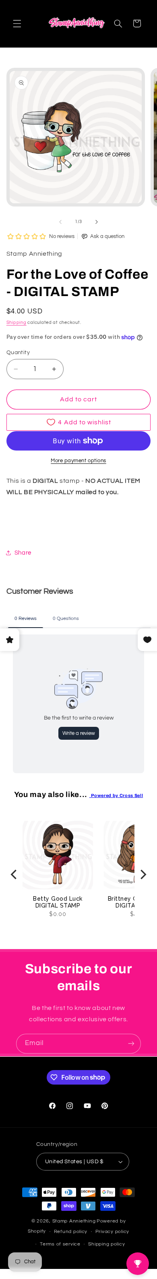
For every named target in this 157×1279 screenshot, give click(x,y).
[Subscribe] (131, 1044)
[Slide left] (60, 222)
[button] (17, 23)
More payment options (78, 460)
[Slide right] (96, 222)
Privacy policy (112, 1231)
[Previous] (14, 874)
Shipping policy (106, 1244)
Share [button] (22, 553)
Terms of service (60, 1244)
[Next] (142, 874)
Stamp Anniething (74, 1221)
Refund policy (71, 1231)
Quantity (18, 352)
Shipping (16, 322)
